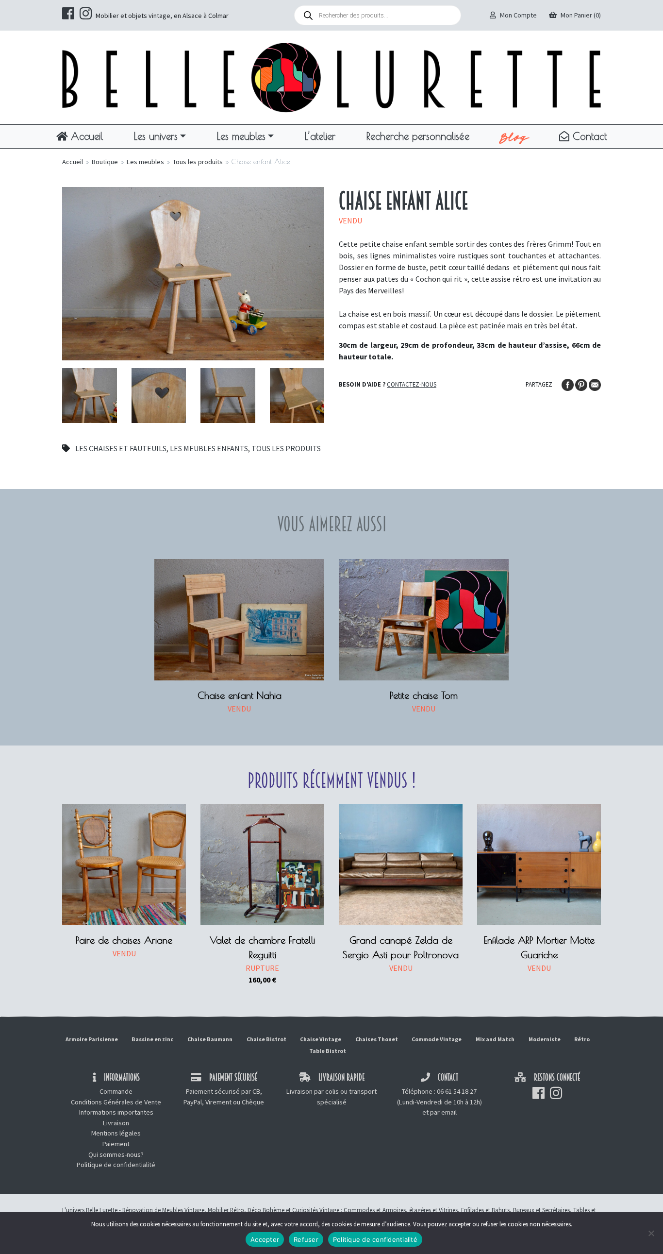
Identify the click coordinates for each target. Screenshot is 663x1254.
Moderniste (545, 1039)
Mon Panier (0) (581, 15)
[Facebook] (568, 384)
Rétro (582, 1039)
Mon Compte (518, 15)
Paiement (116, 1143)
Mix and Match (495, 1039)
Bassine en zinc (152, 1039)
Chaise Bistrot (266, 1039)
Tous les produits (198, 161)
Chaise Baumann (209, 1039)
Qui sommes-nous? (116, 1154)
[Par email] (595, 384)
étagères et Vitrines (433, 1210)
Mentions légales (116, 1133)
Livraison (116, 1122)
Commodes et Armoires (375, 1210)
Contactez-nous (411, 384)
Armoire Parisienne (92, 1039)
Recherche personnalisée (417, 136)
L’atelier (320, 136)
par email (443, 1112)
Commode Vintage (437, 1039)
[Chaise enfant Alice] (193, 272)
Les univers (156, 136)
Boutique (105, 161)
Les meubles (241, 136)
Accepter (264, 1239)
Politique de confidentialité (116, 1164)
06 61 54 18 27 (457, 1091)
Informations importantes (116, 1112)
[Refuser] (651, 1233)
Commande (116, 1091)
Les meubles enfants (209, 448)
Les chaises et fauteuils (120, 448)
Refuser (306, 1239)
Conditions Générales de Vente (116, 1102)
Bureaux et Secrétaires (541, 1210)
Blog (514, 136)
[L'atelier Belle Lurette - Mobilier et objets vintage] (331, 77)
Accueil (85, 136)
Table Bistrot (327, 1050)
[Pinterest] (582, 384)
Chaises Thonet (376, 1039)
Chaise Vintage (320, 1039)
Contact (588, 136)
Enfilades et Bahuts (485, 1210)
